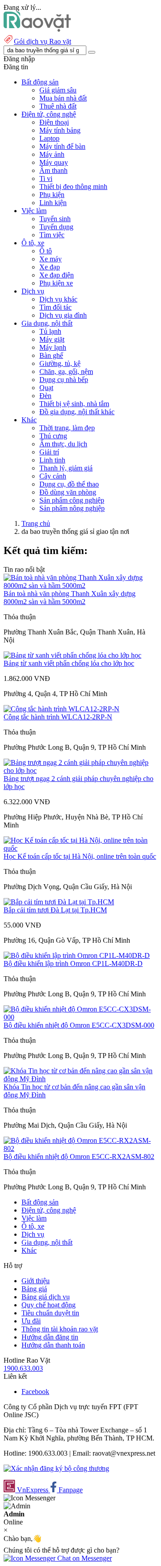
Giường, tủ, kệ (59, 363)
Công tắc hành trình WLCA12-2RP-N (58, 717)
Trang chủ (35, 523)
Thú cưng (53, 436)
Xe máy (50, 259)
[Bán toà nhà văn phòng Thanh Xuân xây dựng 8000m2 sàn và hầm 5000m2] (80, 585)
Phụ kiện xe (56, 283)
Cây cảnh (52, 476)
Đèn (45, 395)
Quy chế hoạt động (48, 1305)
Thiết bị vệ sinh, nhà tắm (74, 403)
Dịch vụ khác (58, 299)
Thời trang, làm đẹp (67, 428)
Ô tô (45, 251)
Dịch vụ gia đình (63, 315)
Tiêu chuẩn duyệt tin (50, 1313)
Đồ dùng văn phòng (67, 492)
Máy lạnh (52, 347)
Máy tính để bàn (62, 146)
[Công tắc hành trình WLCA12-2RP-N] (61, 709)
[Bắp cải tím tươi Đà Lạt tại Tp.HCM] (59, 902)
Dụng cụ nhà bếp (63, 379)
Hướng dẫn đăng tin (49, 1337)
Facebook (35, 1391)
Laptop (49, 138)
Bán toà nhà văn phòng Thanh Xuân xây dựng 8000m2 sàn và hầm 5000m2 (70, 597)
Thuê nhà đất (57, 106)
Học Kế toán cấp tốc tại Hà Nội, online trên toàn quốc (80, 856)
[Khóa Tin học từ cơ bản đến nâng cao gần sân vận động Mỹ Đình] (80, 1079)
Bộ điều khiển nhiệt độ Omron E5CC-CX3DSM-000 (79, 1025)
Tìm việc (51, 235)
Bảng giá (34, 1289)
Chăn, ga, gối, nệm (66, 371)
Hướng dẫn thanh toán (53, 1345)
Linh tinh (52, 460)
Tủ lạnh (50, 331)
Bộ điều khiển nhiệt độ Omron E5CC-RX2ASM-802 (79, 1156)
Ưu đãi (31, 1321)
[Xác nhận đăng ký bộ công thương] (56, 1468)
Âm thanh (53, 170)
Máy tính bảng (59, 130)
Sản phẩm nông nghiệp (72, 508)
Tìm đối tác (55, 307)
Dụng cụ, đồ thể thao (69, 484)
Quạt (46, 387)
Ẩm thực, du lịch (63, 444)
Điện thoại (54, 122)
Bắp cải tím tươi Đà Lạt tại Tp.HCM (55, 910)
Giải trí (49, 452)
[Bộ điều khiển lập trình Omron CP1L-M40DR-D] (77, 955)
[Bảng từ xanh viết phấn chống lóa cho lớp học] (72, 655)
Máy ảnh (51, 154)
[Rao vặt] (37, 29)
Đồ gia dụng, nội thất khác (76, 412)
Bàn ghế (51, 355)
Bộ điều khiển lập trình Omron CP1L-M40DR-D (73, 963)
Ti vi (45, 178)
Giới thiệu (35, 1281)
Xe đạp (49, 267)
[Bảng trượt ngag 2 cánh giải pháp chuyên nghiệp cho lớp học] (80, 770)
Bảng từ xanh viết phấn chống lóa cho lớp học (69, 663)
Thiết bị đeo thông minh (73, 186)
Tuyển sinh (55, 219)
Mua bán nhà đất (63, 98)
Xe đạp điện (56, 275)
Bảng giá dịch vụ (45, 1297)
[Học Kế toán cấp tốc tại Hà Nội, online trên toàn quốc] (80, 848)
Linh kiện (53, 202)
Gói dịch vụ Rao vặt (42, 41)
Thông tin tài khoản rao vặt (59, 1329)
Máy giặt (51, 339)
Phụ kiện (51, 194)
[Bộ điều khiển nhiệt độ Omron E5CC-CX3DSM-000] (80, 1017)
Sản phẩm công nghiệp (71, 500)
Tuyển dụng (56, 227)
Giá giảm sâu (57, 90)
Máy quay (53, 162)
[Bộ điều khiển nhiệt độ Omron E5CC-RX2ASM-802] (80, 1148)
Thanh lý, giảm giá (66, 468)
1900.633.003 (23, 1368)
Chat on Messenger (83, 1558)
